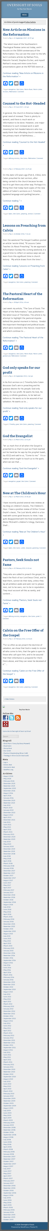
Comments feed (9, 767)
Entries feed (8, 765)
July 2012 (7, 1023)
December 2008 (10, 1127)
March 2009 (8, 1120)
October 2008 (9, 1132)
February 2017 (9, 890)
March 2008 (8, 1149)
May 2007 (7, 1173)
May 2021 (7, 827)
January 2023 (8, 810)
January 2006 (9, 1212)
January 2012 (8, 1038)
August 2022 (8, 815)
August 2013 (8, 992)
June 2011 (7, 1055)
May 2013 (7, 999)
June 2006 (8, 1200)
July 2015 (7, 936)
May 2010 (7, 1086)
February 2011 (9, 1064)
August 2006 (8, 1195)
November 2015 (9, 926)
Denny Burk (8, 748)
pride (37, 616)
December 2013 (9, 982)
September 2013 (10, 989)
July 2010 (7, 1081)
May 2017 (7, 885)
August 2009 (8, 1108)
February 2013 (9, 1006)
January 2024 (9, 798)
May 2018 (7, 859)
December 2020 (9, 837)
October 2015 (8, 929)
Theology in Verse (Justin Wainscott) (16, 756)
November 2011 (9, 1043)
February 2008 (9, 1152)
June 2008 (8, 1142)
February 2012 (9, 1035)
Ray (10, 38)
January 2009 (9, 1125)
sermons (30, 214)
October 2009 (8, 1103)
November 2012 (9, 1014)
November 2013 (9, 984)
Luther (23, 548)
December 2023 (9, 800)
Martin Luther (37, 89)
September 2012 (10, 1018)
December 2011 (9, 1040)
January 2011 (8, 1067)
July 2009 (7, 1110)
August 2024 (8, 793)
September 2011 (10, 1047)
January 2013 (8, 1009)
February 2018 (9, 866)
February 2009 (9, 1123)
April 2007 (7, 1176)
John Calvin (20, 89)
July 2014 (7, 965)
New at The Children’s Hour (24, 493)
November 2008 (9, 1130)
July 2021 (7, 822)
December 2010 (9, 1069)
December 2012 (9, 1011)
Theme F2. (34, 1227)
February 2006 (9, 1210)
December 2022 (9, 812)
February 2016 (9, 919)
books (10, 214)
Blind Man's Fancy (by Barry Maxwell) (17, 743)
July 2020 (7, 842)
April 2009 (7, 1118)
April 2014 (7, 972)
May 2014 (7, 970)
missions (5, 92)
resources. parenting (32, 548)
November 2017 (9, 873)
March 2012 (8, 1033)
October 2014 (8, 958)
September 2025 (10, 788)
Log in (6, 762)
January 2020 (9, 846)
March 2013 (8, 1004)
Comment (21, 92)
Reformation (13, 92)
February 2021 (9, 834)
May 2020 (7, 844)
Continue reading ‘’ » (12, 200)
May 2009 (7, 1115)
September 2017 (10, 878)
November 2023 (9, 803)
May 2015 (7, 941)
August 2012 (8, 1021)
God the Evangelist (18, 436)
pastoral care (7, 356)
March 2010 (8, 1091)
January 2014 (8, 980)
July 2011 (7, 1052)
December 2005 (9, 1215)
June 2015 (7, 938)
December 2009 (9, 1098)
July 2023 (7, 805)
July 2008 (7, 1140)
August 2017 (8, 880)
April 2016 (7, 914)
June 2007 (7, 1171)
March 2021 (8, 832)
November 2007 (9, 1159)
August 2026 (8, 776)
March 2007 (8, 1178)
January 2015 (8, 951)
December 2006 (10, 1186)
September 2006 (10, 1193)
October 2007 (8, 1161)
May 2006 (7, 1203)
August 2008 (8, 1137)
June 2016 (7, 909)
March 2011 (8, 1062)
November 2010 (9, 1072)
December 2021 (9, 820)
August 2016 (8, 905)
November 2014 (9, 955)
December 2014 (9, 953)
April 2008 (8, 1147)
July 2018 (7, 856)
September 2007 (10, 1164)
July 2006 (7, 1198)
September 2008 (10, 1135)
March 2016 (8, 917)
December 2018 (9, 854)
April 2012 (7, 1031)
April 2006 (8, 1205)
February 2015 (9, 948)
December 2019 (9, 849)
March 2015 (8, 946)
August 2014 (8, 963)
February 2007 (9, 1181)
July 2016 (7, 907)
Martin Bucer (28, 89)
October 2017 (8, 875)
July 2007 (7, 1169)
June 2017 (7, 883)
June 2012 (7, 1026)
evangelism (12, 89)
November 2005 (9, 1217)
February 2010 (9, 1094)
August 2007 (8, 1166)
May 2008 (7, 1144)
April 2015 (7, 943)
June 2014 (7, 968)
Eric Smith (7, 751)
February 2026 (9, 781)
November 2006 (9, 1188)
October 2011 (8, 1045)
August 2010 (8, 1079)
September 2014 (10, 960)
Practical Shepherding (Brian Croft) (16, 753)
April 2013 (7, 1001)
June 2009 (7, 1113)
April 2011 (7, 1060)
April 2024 (7, 796)
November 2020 (9, 839)
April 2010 (7, 1089)
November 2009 (9, 1101)
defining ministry (14, 158)
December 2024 (9, 791)
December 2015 (9, 924)
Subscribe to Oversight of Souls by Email (17, 731)
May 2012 (7, 1028)
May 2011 (7, 1057)
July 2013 (7, 994)
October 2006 (9, 1190)
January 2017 (8, 892)
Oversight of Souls (24, 5)
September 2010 (10, 1077)
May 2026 (7, 779)
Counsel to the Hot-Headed (24, 103)
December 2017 (9, 871)
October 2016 (8, 900)
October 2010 (8, 1074)
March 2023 (8, 808)
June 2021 (7, 825)
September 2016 (10, 902)
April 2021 (7, 829)
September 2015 (10, 931)
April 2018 (7, 861)
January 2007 (9, 1183)
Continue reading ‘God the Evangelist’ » (21, 468)
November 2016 (9, 897)
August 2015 (8, 934)
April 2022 (7, 817)
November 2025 (9, 786)
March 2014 (8, 975)
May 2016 (7, 912)
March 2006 (8, 1207)
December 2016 (9, 895)
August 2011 (8, 1050)
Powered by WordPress (20, 1227)
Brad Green (7, 746)
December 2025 (9, 783)
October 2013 (8, 987)
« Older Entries (9, 699)
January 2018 (9, 868)
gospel (18, 481)
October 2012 (8, 1016)
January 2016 (9, 921)
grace (17, 424)
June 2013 (7, 997)
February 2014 (9, 977)
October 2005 (8, 1219)
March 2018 (8, 863)
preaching (24, 214)
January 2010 (9, 1096)
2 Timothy (12, 424)
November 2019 (9, 851)
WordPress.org (8, 770)
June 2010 (7, 1084)
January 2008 (9, 1154)
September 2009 (10, 1106)
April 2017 (7, 888)
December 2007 (9, 1156)
